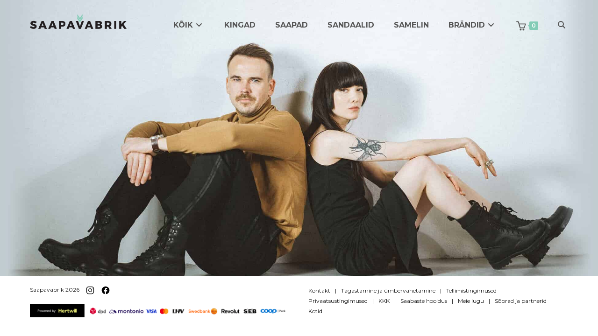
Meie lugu (471, 300)
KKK (384, 300)
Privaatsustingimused (338, 300)
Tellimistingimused (471, 290)
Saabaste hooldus (423, 300)
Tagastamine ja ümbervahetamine (388, 290)
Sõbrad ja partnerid (521, 300)
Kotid (315, 311)
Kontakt (319, 290)
